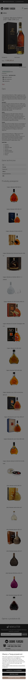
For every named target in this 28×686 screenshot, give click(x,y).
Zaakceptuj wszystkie (14, 677)
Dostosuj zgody (14, 674)
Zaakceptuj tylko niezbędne (14, 670)
